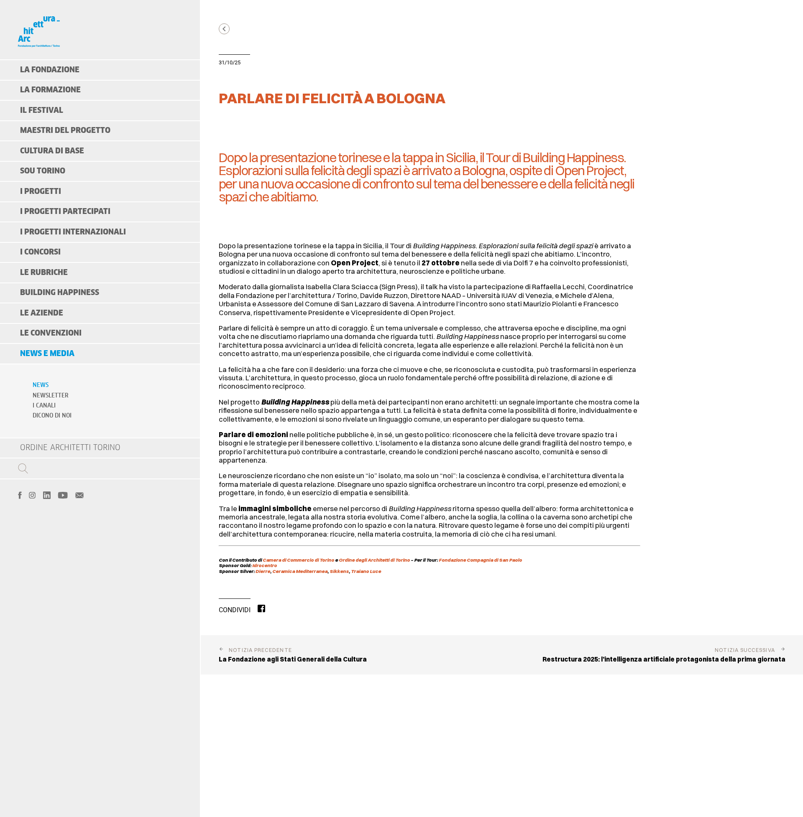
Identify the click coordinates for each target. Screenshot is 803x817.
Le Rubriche (44, 273)
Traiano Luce (366, 571)
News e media (47, 354)
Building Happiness (59, 293)
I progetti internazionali (73, 232)
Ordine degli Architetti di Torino (375, 560)
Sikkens (339, 571)
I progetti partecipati (65, 212)
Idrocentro (264, 565)
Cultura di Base (52, 151)
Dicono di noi (52, 416)
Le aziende (41, 313)
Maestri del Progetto (65, 131)
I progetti (40, 192)
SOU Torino (42, 171)
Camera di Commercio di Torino (299, 560)
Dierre (263, 571)
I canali (44, 406)
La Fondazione (49, 70)
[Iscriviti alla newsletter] (79, 494)
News (41, 385)
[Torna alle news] (224, 28)
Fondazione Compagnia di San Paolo (480, 560)
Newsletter (51, 396)
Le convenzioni (51, 333)
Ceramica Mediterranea (299, 571)
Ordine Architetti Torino (70, 448)
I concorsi (40, 252)
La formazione (50, 90)
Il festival (41, 111)
